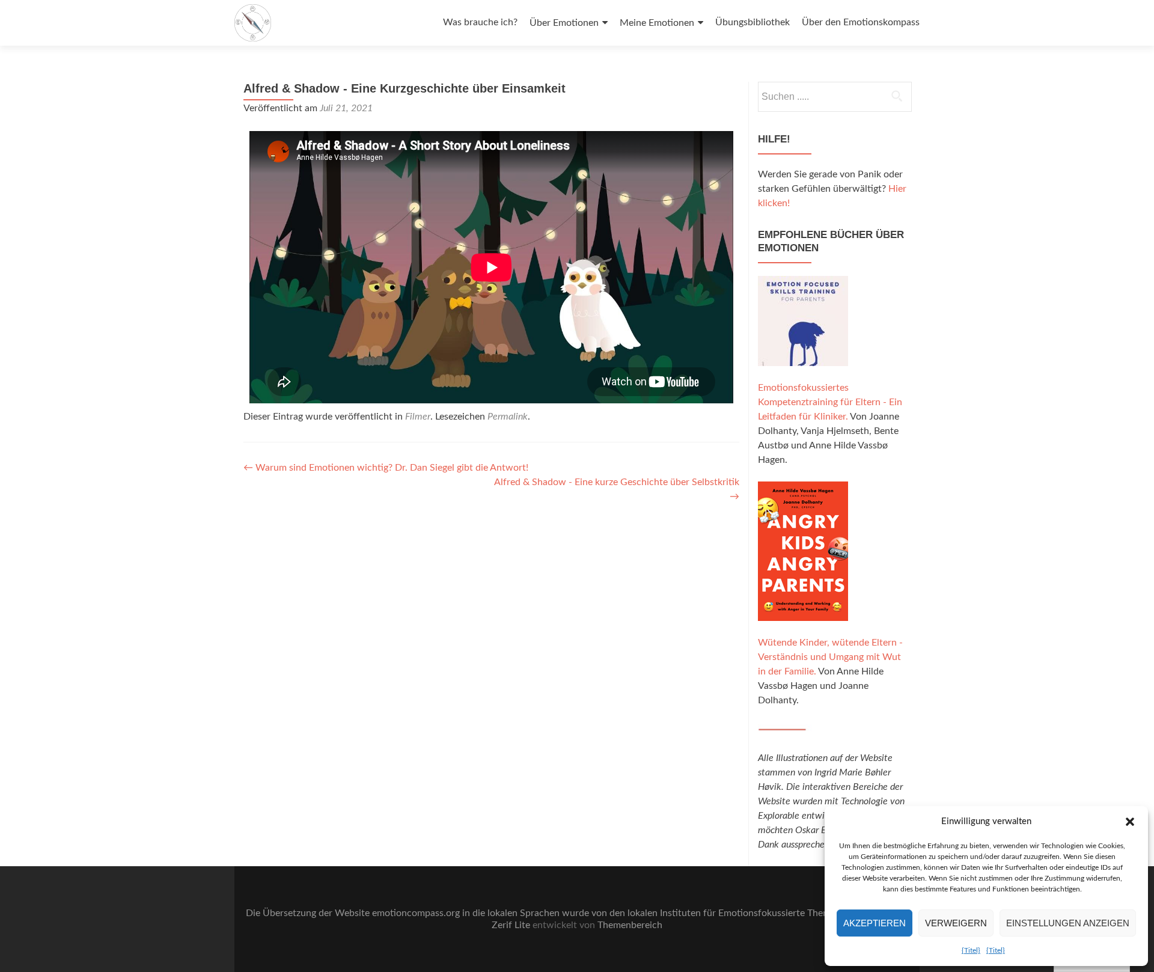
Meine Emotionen (657, 23)
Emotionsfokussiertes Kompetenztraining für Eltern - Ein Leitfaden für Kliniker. (830, 402)
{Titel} (971, 950)
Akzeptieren (874, 923)
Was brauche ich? (480, 22)
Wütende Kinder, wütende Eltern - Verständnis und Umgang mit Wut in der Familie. (830, 657)
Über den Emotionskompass (861, 22)
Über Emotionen (564, 23)
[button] (1130, 822)
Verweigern (956, 923)
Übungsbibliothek (752, 22)
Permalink (507, 416)
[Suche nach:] (834, 97)
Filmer (417, 416)
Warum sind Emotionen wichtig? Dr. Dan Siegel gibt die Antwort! (385, 467)
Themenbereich (629, 925)
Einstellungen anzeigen (1067, 923)
